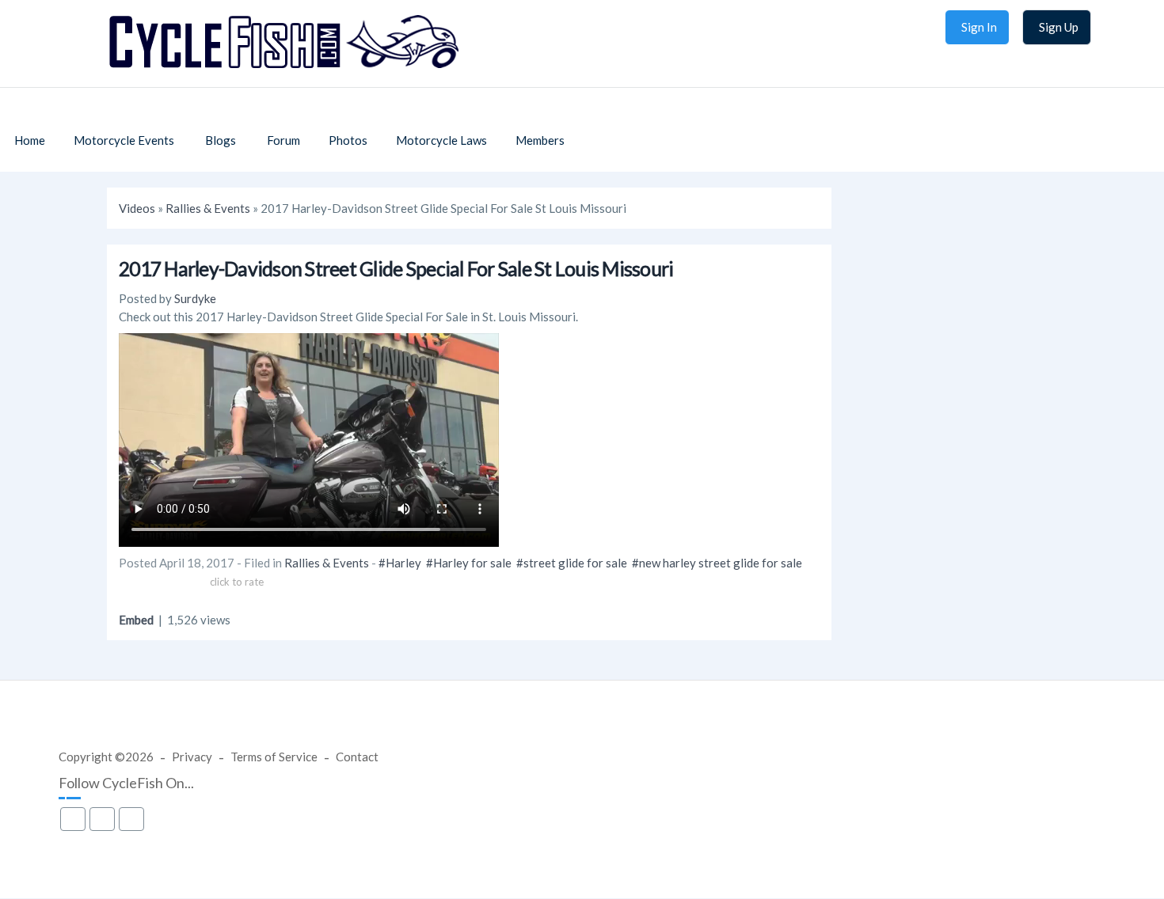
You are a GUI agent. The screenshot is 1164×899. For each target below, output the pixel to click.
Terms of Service (274, 756)
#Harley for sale (469, 563)
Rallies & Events (207, 208)
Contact (357, 756)
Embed (136, 620)
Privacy (192, 756)
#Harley (399, 563)
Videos (137, 208)
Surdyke (195, 298)
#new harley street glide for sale (717, 563)
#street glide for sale (571, 563)
